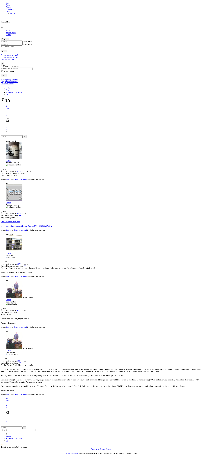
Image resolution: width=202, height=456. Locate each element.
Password (26, 44)
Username (27, 42)
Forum (8, 7)
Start (7, 106)
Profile (12, 13)
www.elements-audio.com (10, 222)
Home (8, 3)
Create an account (7, 59)
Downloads (10, 9)
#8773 (19, 264)
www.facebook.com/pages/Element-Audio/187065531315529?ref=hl (26, 226)
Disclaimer (74, 453)
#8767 (19, 171)
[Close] (2, 27)
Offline (8, 161)
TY (26, 173)
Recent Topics (11, 33)
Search (8, 35)
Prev (7, 108)
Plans (8, 5)
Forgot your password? (9, 55)
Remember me (9, 47)
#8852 (19, 361)
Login (8, 11)
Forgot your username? (9, 57)
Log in (4, 51)
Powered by (95, 449)
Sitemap (67, 453)
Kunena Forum (105, 449)
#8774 (19, 310)
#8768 (19, 213)
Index (8, 31)
